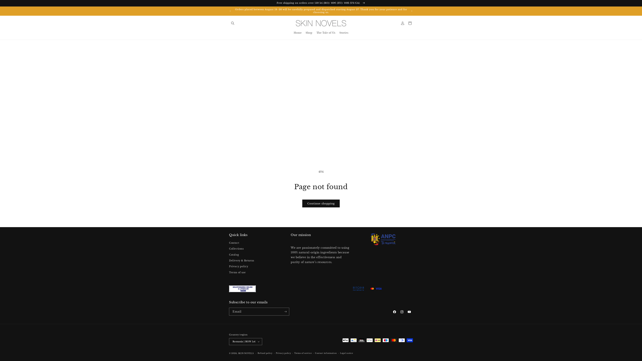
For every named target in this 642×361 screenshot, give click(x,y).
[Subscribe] (285, 312)
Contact (234, 243)
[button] (232, 23)
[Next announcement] (411, 11)
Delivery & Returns (241, 260)
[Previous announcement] (230, 11)
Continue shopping (321, 203)
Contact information (326, 353)
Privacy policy (238, 266)
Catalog (234, 254)
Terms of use (237, 272)
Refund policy (265, 353)
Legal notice (346, 353)
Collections (236, 248)
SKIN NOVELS (246, 353)
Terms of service (303, 353)
